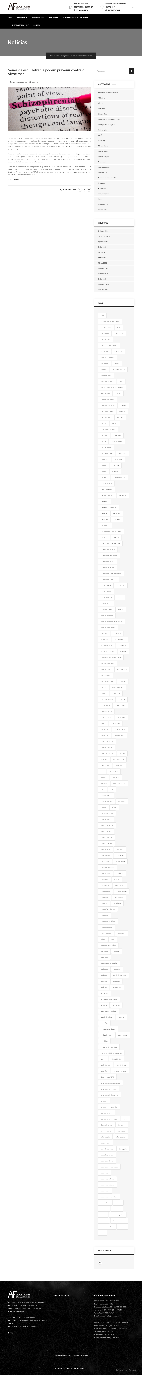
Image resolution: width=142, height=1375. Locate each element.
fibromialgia (121, 717)
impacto (103, 777)
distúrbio (104, 537)
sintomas (104, 1101)
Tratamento (102, 210)
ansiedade (104, 363)
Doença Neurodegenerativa (110, 543)
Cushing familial (106, 483)
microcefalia (105, 861)
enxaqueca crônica (107, 651)
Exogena (122, 699)
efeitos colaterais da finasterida (111, 621)
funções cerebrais (107, 753)
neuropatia (104, 915)
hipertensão (105, 765)
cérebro (120, 417)
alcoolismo (105, 333)
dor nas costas (106, 591)
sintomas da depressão (109, 1107)
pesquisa (116, 981)
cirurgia (114, 423)
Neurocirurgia (103, 151)
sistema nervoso (106, 1113)
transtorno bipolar (107, 1161)
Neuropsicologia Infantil (107, 178)
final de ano (116, 723)
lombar (103, 807)
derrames (116, 513)
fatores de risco (106, 711)
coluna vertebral (106, 453)
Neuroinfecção (103, 156)
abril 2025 (102, 257)
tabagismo (121, 1125)
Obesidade (121, 933)
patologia (117, 969)
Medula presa (105, 849)
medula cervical (106, 837)
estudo (103, 687)
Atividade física (106, 375)
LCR (112, 789)
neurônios (117, 903)
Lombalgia (102, 140)
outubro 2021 (103, 289)
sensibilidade (121, 1065)
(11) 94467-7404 (81, 10)
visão (103, 1233)
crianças (115, 471)
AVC (121, 381)
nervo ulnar (105, 885)
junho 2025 (102, 247)
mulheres (120, 873)
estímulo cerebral (107, 681)
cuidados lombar (119, 477)
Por (20, 82)
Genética (101, 135)
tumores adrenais (119, 1221)
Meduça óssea (106, 831)
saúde (103, 1059)
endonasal (104, 639)
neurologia (104, 897)
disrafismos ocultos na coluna (111, 531)
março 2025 (102, 263)
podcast (103, 987)
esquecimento (106, 669)
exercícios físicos (107, 699)
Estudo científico (117, 687)
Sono (100, 199)
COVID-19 (116, 465)
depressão (104, 501)
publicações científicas (108, 1011)
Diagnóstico (102, 114)
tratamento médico (107, 1185)
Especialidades (38, 18)
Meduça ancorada (107, 825)
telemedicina (120, 1137)
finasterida (104, 729)
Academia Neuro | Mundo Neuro (75, 18)
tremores (104, 1209)
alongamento (105, 339)
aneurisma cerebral (107, 357)
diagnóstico (105, 525)
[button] (127, 1370)
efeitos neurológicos (108, 627)
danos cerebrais (106, 489)
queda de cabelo (106, 1017)
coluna (103, 441)
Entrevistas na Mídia (20, 25)
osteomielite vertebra (108, 945)
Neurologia (102, 162)
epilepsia (123, 651)
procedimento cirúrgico (109, 999)
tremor (118, 1203)
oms (112, 939)
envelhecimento (106, 645)
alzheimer (104, 351)
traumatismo (105, 1203)
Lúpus (114, 807)
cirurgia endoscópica (108, 429)
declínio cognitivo (107, 495)
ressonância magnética (109, 1047)
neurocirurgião (122, 891)
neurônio (104, 903)
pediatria (104, 975)
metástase (120, 855)
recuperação (122, 1035)
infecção (104, 783)
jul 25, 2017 (35, 82)
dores (120, 597)
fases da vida (105, 705)
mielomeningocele (107, 867)
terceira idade (105, 1143)
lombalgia (121, 801)
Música (116, 879)
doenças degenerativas (109, 555)
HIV (102, 771)
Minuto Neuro (103, 146)
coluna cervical (117, 441)
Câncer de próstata (107, 399)
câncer (118, 393)
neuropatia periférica (108, 921)
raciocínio (104, 1023)
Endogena (117, 633)
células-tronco (106, 417)
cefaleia (123, 405)
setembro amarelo (120, 1071)
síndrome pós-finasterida (109, 1095)
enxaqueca (122, 645)
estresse (123, 681)
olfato (103, 939)
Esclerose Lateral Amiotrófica (111, 657)
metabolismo (105, 855)
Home (51, 55)
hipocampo (119, 765)
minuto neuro (105, 873)
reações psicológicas (108, 1029)
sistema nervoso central (109, 1119)
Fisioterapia (102, 130)
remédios (104, 1041)
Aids (118, 327)
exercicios (116, 693)
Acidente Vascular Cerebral (108, 92)
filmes (103, 723)
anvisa (117, 363)
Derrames (101, 108)
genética (104, 759)
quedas (121, 1017)
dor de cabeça (106, 585)
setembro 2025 (104, 236)
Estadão (16, 180)
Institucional (22, 18)
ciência (103, 423)
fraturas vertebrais (107, 741)
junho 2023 (102, 279)
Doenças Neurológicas (106, 124)
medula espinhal (106, 843)
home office (114, 771)
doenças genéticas (107, 567)
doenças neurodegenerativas (111, 573)
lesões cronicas (106, 801)
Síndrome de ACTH (107, 1077)
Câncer (100, 103)
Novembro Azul (106, 933)
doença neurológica (108, 549)
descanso (104, 519)
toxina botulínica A (107, 1155)
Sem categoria (103, 194)
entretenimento (120, 639)
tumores (104, 1221)
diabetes (117, 519)
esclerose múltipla (107, 663)
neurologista (119, 897)
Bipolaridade (105, 393)
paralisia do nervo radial (109, 963)
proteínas (116, 1005)
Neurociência (119, 885)
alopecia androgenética (109, 345)
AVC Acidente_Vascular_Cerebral (112, 387)
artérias (103, 369)
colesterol (117, 435)
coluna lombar (106, 447)
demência (122, 495)
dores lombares (106, 609)
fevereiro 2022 (103, 284)
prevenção (104, 993)
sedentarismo (105, 1065)
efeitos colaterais (107, 615)
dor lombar (121, 585)
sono (125, 1119)
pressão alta (117, 987)
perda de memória (119, 975)
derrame (104, 513)
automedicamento (107, 381)
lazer (102, 789)
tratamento (104, 1173)
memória (120, 849)
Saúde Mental (116, 1059)
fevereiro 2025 (103, 268)
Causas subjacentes (108, 405)
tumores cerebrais (107, 1227)
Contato (36, 25)
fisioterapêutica (120, 729)
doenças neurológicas (108, 579)
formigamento (119, 735)
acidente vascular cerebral (110, 321)
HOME (10, 18)
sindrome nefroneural (108, 1089)
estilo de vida (105, 675)
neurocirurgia (105, 891)
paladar (116, 951)
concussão (122, 453)
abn (102, 315)
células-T (122, 411)
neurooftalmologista (108, 909)
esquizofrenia (122, 669)
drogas (120, 609)
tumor (103, 1215)
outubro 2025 (103, 231)
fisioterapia (104, 735)
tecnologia (121, 1131)
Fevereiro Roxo (106, 717)
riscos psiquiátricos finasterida (111, 1053)
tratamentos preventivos (109, 1197)
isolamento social (119, 783)
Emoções (104, 633)
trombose (117, 1209)
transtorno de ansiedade (109, 1167)
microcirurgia (120, 861)
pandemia (104, 957)
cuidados (104, 477)
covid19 (103, 471)
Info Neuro (53, 18)
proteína (104, 1005)
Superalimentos (106, 1125)
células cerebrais (107, 411)
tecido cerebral (106, 1131)
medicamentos (106, 819)
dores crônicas (106, 603)
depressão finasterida (108, 507)
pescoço (104, 981)
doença (116, 537)
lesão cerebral (106, 795)
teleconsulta (105, 1137)
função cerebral (106, 747)
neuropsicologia (106, 927)
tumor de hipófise (118, 1215)
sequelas (104, 1071)
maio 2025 (102, 252)
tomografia (123, 1149)
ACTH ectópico (106, 327)
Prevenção (102, 188)
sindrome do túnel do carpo (110, 1083)
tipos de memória (107, 1149)
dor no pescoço (106, 597)
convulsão (104, 459)
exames (103, 693)
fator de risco (120, 705)
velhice (122, 1227)
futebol (122, 753)
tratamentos (105, 1191)
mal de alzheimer (107, 813)
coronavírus (118, 459)
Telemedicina (103, 204)
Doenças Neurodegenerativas (109, 119)
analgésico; (118, 351)
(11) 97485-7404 (113, 10)
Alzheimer (101, 98)
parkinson (104, 969)
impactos (116, 777)
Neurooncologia (104, 167)
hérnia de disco (118, 759)
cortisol (103, 465)
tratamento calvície (107, 1179)
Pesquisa (101, 183)
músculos (104, 879)
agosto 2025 (103, 241)
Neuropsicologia (104, 172)
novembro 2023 (104, 273)
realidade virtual (106, 1035)
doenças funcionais (107, 561)
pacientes (104, 951)
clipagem (104, 435)
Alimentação (119, 333)
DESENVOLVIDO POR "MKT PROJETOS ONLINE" (71, 1368)
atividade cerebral (119, 369)
